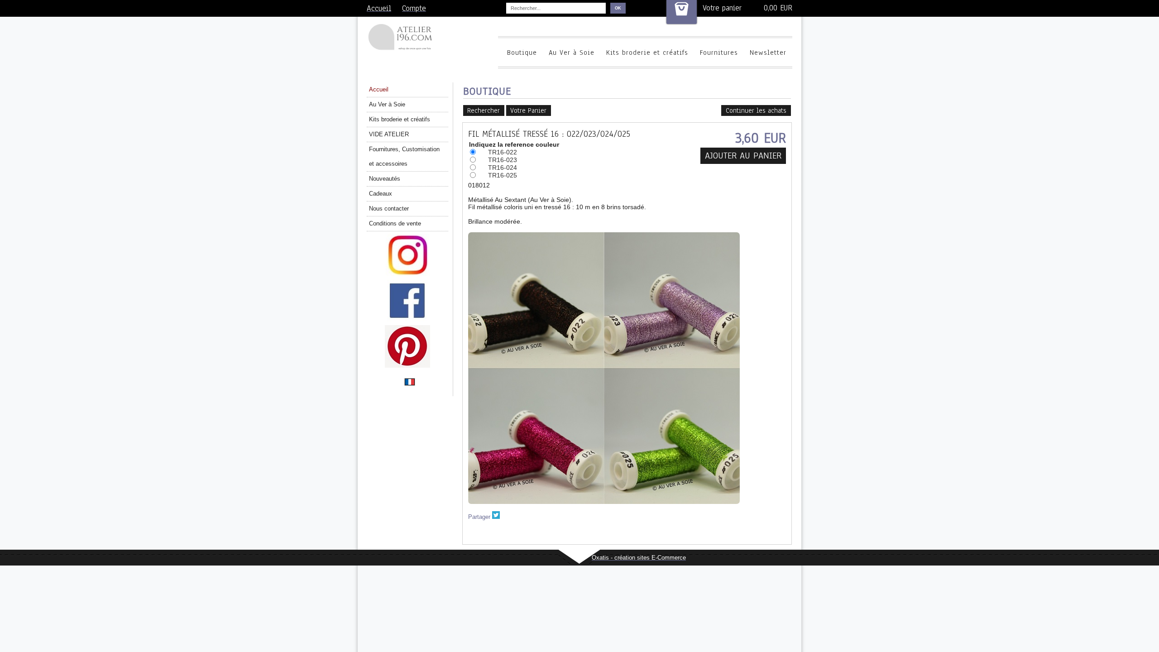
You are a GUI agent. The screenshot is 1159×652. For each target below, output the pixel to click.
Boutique (522, 52)
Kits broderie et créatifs (647, 52)
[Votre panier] (681, 12)
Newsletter (768, 52)
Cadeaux (380, 193)
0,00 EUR (778, 8)
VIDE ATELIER (389, 134)
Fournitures (719, 52)
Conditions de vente (395, 223)
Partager (479, 516)
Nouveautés (384, 178)
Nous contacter (389, 208)
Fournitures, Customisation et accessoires (404, 156)
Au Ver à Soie (571, 52)
